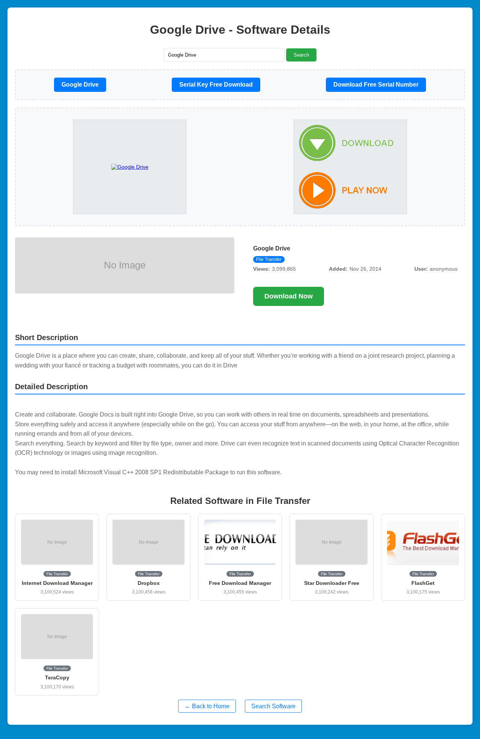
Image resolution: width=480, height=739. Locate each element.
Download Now (288, 296)
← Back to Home (207, 706)
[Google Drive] (350, 167)
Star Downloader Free (331, 583)
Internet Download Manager (57, 583)
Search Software (273, 706)
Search (301, 55)
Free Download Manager (240, 583)
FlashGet (423, 583)
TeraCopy (57, 678)
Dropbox (149, 583)
